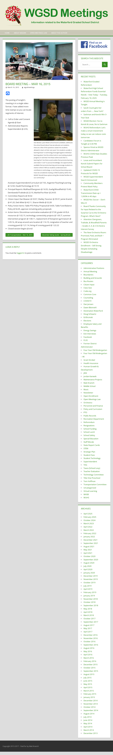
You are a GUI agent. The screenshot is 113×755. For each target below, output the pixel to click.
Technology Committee (94, 474)
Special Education (91, 438)
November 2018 (91, 599)
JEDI (85, 373)
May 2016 (88, 651)
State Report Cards (92, 445)
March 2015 (89, 690)
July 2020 (87, 566)
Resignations (89, 425)
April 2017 (88, 631)
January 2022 (89, 536)
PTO (85, 412)
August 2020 (89, 563)
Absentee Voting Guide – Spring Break (56, 235)
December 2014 (91, 700)
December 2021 (91, 540)
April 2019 (88, 589)
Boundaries (88, 274)
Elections (87, 320)
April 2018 (88, 612)
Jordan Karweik (90, 376)
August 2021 (89, 546)
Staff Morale (89, 442)
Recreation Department (94, 419)
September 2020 (91, 559)
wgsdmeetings (29, 87)
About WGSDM (20, 33)
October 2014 (89, 707)
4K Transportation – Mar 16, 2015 (20, 235)
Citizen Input (89, 284)
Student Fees (89, 455)
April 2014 (88, 726)
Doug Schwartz (90, 314)
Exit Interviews (90, 333)
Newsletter (88, 392)
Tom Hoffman (89, 481)
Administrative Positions (94, 268)
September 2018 (91, 605)
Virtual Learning (90, 491)
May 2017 (88, 628)
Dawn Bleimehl (90, 307)
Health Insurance (91, 363)
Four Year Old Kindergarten (95, 350)
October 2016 (89, 641)
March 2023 (89, 523)
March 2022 (89, 530)
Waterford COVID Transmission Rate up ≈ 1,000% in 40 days (91, 193)
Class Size (88, 287)
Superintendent (90, 461)
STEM (86, 448)
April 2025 (88, 513)
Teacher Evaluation (92, 471)
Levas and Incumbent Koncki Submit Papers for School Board (91, 163)
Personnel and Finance (93, 405)
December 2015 (91, 664)
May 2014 (88, 723)
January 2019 (89, 595)
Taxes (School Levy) (92, 468)
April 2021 (88, 553)
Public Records (90, 415)
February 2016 (90, 661)
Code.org (87, 291)
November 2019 (91, 579)
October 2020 (89, 556)
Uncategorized (90, 487)
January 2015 (89, 697)
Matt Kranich (89, 383)
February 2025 (90, 517)
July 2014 (87, 717)
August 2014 (89, 713)
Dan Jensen (88, 304)
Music (86, 389)
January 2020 (89, 572)
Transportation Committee (95, 484)
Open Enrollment (91, 396)
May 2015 (88, 684)
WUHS (86, 497)
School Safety (89, 435)
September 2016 (91, 644)
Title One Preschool (92, 478)
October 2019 (89, 582)
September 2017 (91, 622)
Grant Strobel (89, 360)
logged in (20, 253)
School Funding (90, 429)
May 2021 (88, 549)
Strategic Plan (89, 451)
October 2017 (89, 618)
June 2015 (88, 681)
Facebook (88, 337)
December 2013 (91, 733)
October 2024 (89, 520)
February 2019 (90, 592)
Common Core (90, 294)
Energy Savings (90, 330)
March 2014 (89, 730)
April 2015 (88, 687)
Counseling (88, 297)
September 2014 (91, 710)
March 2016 (89, 658)
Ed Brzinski (88, 317)
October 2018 (89, 602)
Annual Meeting (90, 271)
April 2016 (88, 654)
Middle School (89, 386)
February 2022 (90, 533)
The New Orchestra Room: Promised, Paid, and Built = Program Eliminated (93, 235)
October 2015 (89, 667)
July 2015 (87, 677)
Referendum (89, 422)
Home (7, 33)
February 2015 (90, 694)
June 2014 (88, 720)
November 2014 (91, 704)
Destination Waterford (93, 311)
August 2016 (89, 648)
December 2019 (91, 576)
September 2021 (91, 543)
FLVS (86, 340)
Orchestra (88, 402)
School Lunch (89, 432)
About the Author (59, 33)
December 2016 (91, 635)
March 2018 (89, 615)
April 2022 (88, 526)
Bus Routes (88, 281)
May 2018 (88, 608)
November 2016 (91, 638)
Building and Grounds (93, 278)
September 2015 (91, 671)
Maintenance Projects (93, 379)
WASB (86, 494)
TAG (85, 465)
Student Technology (92, 458)
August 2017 (89, 625)
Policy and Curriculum (93, 409)
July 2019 (87, 586)
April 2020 (88, 569)
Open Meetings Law (38, 33)
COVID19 (87, 301)
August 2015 (89, 674)
